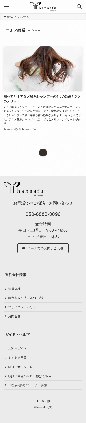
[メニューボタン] (6, 6)
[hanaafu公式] (43, 6)
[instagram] (48, 401)
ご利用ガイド (17, 348)
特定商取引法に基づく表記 (26, 297)
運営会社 (14, 288)
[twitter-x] (43, 401)
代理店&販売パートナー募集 (27, 385)
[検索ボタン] (79, 6)
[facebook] (38, 401)
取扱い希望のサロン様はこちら (29, 376)
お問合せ (14, 316)
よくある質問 (17, 357)
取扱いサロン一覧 (20, 366)
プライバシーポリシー (23, 307)
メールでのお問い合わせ (45, 248)
